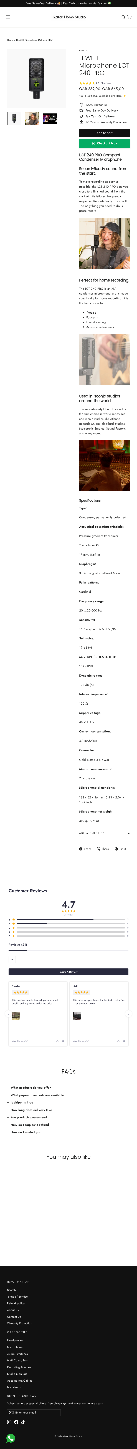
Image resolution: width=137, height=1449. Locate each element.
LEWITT (84, 50)
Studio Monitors (17, 1374)
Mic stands (14, 1387)
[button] (95, 84)
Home (10, 40)
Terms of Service (17, 1297)
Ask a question (92, 833)
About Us (13, 1310)
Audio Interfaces (17, 1354)
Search (11, 1290)
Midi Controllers (17, 1360)
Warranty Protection (19, 1323)
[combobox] (12, 959)
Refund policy (16, 1303)
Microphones (15, 1347)
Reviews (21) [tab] (18, 945)
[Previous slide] (8, 1013)
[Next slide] (128, 1013)
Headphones (15, 1340)
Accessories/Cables (19, 1381)
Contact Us (14, 1317)
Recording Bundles (19, 1367)
